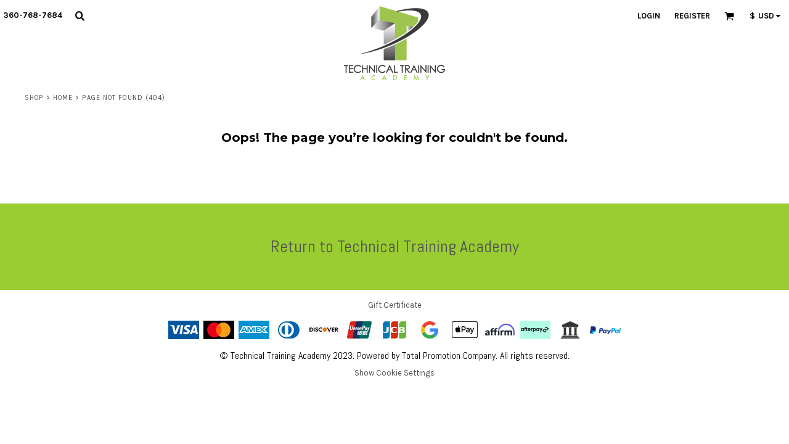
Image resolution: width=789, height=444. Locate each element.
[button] (79, 15)
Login (648, 15)
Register (692, 15)
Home (63, 98)
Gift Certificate (395, 305)
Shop (34, 98)
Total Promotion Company (449, 355)
